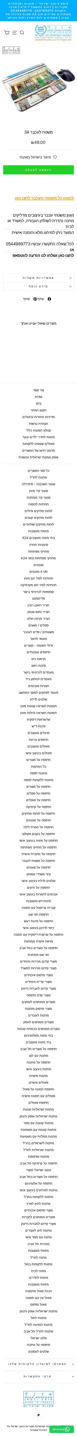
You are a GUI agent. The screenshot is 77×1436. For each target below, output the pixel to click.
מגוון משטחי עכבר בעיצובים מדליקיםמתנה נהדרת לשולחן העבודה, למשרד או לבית (40, 212)
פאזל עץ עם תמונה (38, 1298)
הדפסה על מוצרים (38, 760)
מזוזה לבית (38, 1271)
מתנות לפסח (38, 773)
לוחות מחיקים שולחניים (38, 524)
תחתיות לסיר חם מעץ (38, 578)
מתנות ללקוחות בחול (38, 1264)
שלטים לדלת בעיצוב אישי (38, 881)
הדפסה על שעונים (39, 867)
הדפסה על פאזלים (38, 800)
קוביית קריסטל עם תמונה (39, 908)
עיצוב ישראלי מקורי (38, 1170)
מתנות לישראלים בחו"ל (38, 1143)
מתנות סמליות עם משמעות (38, 1136)
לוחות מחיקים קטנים (38, 518)
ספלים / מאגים (38, 625)
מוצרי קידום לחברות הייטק (38, 988)
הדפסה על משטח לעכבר (38, 861)
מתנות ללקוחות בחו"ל (38, 1197)
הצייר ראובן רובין (38, 605)
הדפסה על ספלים (38, 793)
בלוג (38, 403)
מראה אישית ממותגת (38, 941)
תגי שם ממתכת (38, 955)
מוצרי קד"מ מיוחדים (38, 982)
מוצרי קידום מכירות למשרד (39, 968)
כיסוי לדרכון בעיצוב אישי (38, 928)
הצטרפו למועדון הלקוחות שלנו (37, 1364)
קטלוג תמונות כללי (38, 430)
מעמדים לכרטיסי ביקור (38, 672)
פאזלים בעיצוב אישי (38, 753)
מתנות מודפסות (38, 1156)
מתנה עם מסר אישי (38, 1237)
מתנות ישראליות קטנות (38, 1109)
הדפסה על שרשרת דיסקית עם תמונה (38, 934)
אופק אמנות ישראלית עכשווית (38, 457)
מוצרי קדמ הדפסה (39, 995)
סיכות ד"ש (38, 726)
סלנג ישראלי (38, 1338)
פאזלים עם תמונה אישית (38, 1096)
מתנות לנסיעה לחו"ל (39, 1324)
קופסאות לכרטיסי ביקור (38, 592)
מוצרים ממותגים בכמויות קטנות (38, 1029)
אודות (38, 397)
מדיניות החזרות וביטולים (38, 417)
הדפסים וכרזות (38, 740)
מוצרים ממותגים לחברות (38, 1217)
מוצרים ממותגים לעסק (38, 1022)
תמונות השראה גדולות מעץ (38, 713)
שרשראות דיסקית (38, 719)
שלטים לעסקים (38, 1351)
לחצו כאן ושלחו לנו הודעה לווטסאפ (43, 255)
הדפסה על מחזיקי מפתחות (39, 847)
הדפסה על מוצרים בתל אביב (38, 948)
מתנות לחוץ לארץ (38, 1203)
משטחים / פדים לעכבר (38, 632)
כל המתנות (38, 766)
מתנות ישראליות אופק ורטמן (38, 1116)
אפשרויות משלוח (38, 278)
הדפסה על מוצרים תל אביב (38, 1049)
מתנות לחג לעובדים (38, 1230)
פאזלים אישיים (38, 1082)
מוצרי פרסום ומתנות (38, 1008)
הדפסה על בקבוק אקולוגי (38, 834)
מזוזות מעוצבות (38, 531)
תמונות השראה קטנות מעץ (38, 706)
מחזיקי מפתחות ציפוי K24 (38, 558)
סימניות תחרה (38, 545)
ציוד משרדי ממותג (39, 874)
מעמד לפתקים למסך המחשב (38, 692)
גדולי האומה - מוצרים (38, 645)
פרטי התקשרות (38, 1376)
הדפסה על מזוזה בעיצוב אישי (38, 840)
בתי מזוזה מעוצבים (38, 1042)
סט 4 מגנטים (38, 571)
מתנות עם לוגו (38, 1056)
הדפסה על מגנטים (38, 820)
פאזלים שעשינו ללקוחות (38, 444)
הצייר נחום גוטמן (38, 612)
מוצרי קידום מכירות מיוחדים (38, 961)
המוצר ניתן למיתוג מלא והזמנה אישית (40, 241)
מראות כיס (38, 659)
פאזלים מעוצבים (38, 746)
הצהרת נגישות (38, 424)
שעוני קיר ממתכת (38, 497)
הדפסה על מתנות (38, 1062)
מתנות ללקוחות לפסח (38, 780)
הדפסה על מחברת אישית (39, 854)
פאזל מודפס (38, 1304)
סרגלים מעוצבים (39, 733)
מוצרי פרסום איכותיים (38, 975)
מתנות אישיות (38, 1076)
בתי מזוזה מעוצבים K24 (38, 538)
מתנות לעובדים (38, 1015)
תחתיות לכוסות (38, 504)
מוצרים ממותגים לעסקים (38, 1002)
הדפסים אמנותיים (38, 652)
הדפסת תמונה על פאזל (38, 1089)
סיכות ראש (38, 665)
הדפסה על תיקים (38, 887)
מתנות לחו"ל (38, 477)
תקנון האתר (39, 410)
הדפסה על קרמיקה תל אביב (38, 1163)
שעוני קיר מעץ (38, 491)
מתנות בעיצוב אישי (38, 1069)
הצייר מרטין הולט (38, 618)
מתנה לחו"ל (38, 1257)
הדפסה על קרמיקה (38, 807)
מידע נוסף (38, 286)
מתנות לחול (39, 1318)
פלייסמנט (38, 598)
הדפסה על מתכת (38, 1345)
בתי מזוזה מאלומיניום (38, 1035)
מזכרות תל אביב (38, 1244)
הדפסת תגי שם (38, 914)
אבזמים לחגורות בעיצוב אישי (38, 894)
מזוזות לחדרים (38, 1277)
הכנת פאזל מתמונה (38, 1291)
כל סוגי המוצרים (38, 471)
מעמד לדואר (38, 639)
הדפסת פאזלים (38, 1103)
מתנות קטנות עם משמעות (38, 1130)
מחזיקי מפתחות (38, 551)
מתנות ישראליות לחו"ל (38, 1150)
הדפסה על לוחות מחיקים (38, 813)
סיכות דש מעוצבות (38, 901)
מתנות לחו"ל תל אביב (38, 1331)
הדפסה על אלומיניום (38, 1183)
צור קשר (38, 390)
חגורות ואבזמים (38, 686)
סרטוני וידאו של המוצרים (38, 450)
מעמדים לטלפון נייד (38, 679)
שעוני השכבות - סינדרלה (38, 484)
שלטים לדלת (38, 699)
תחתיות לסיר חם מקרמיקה (39, 585)
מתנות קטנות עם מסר (38, 1123)
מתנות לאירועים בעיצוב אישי (39, 1190)
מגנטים (39, 565)
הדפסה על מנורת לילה (39, 827)
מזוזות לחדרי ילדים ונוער (38, 437)
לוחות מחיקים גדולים (38, 511)
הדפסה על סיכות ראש (38, 921)
